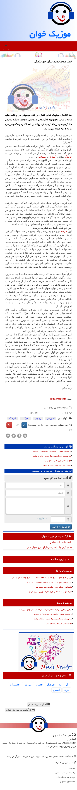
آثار (67, 684)
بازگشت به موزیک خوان (19, 709)
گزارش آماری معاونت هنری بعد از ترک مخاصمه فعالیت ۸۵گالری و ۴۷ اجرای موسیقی (42, 577)
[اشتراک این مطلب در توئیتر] (13, 435)
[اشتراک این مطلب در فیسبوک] (19, 435)
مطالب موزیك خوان (67, 781)
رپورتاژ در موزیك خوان (66, 777)
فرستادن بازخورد (60, 527)
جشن (39, 684)
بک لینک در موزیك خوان (65, 773)
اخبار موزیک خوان (37, 704)
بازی (66, 689)
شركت (25, 418)
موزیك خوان (50, 33)
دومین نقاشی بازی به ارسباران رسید (57, 460)
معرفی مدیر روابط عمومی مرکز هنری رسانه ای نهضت (52, 456)
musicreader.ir (58, 398)
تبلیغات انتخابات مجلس (61, 542)
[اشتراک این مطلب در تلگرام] (25, 435)
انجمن (56, 689)
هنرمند (64, 231)
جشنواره (14, 684)
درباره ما (71, 768)
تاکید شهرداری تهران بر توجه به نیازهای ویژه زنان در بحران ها (49, 582)
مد (60, 684)
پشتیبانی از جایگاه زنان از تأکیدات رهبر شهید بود (54, 587)
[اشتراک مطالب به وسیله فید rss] (7, 435)
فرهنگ (68, 156)
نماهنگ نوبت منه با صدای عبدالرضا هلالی (56, 465)
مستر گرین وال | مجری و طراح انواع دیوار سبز (50, 547)
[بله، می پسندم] (24, 425)
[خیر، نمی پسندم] (9, 425)
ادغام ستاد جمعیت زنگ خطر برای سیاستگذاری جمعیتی (51, 451)
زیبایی (38, 418)
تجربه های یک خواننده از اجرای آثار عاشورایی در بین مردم (50, 591)
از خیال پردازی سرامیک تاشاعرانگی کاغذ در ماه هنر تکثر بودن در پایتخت (45, 609)
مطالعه (42, 156)
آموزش (52, 156)
